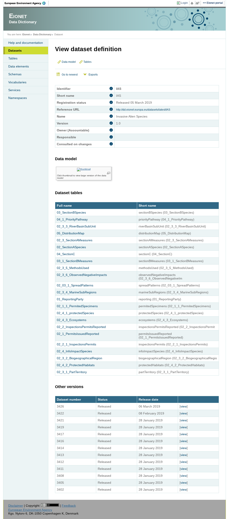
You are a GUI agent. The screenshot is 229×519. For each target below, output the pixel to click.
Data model (69, 62)
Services (14, 90)
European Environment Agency (30, 510)
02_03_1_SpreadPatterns (75, 285)
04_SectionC (66, 254)
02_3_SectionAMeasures (74, 240)
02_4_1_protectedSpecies (75, 313)
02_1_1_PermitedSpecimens (77, 306)
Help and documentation (25, 42)
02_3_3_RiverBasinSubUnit (76, 226)
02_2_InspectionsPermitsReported (81, 327)
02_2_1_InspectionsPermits (76, 344)
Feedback (69, 505)
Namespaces (17, 98)
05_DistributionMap (70, 233)
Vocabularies (17, 82)
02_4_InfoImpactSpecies (74, 351)
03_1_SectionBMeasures (74, 261)
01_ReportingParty (70, 299)
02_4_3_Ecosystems (71, 320)
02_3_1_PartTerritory (72, 372)
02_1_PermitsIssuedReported (78, 334)
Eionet (26, 34)
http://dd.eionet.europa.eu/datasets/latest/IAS (143, 109)
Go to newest (70, 74)
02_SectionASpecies (71, 247)
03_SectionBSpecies (71, 212)
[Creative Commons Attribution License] (50, 505)
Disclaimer (15, 505)
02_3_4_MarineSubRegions (76, 292)
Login (184, 3)
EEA (27, 3)
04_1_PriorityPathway (72, 219)
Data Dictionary (42, 34)
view (183, 406)
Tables (12, 58)
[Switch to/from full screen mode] (198, 3)
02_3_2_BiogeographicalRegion (79, 358)
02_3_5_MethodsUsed (73, 268)
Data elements (18, 66)
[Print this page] (192, 3)
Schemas (14, 74)
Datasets (15, 50)
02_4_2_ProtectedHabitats (76, 365)
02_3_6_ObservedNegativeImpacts (82, 275)
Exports (93, 74)
